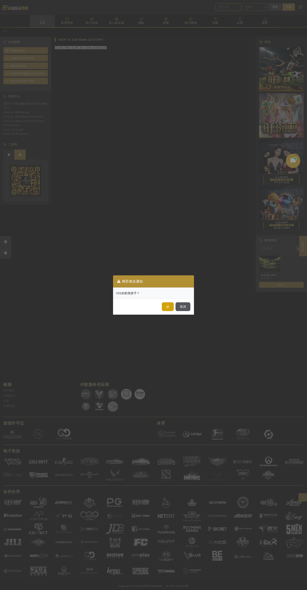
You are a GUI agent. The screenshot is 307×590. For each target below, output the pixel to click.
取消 (183, 307)
